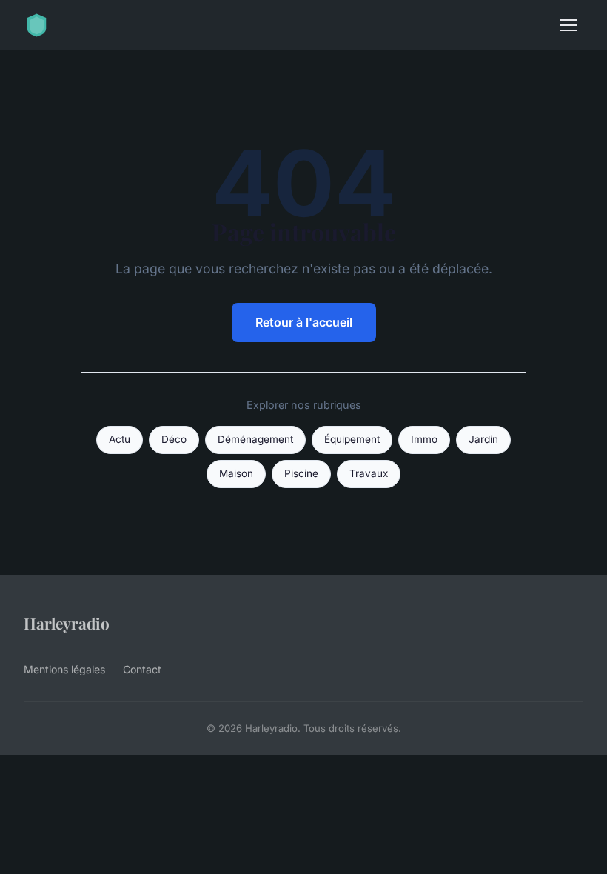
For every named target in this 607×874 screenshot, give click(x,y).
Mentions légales (64, 669)
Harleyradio (67, 623)
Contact (142, 669)
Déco (174, 439)
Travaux (368, 473)
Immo (424, 439)
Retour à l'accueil (303, 322)
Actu (119, 439)
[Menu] (568, 25)
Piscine (301, 473)
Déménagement (255, 439)
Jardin (483, 439)
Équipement (352, 439)
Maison (236, 473)
